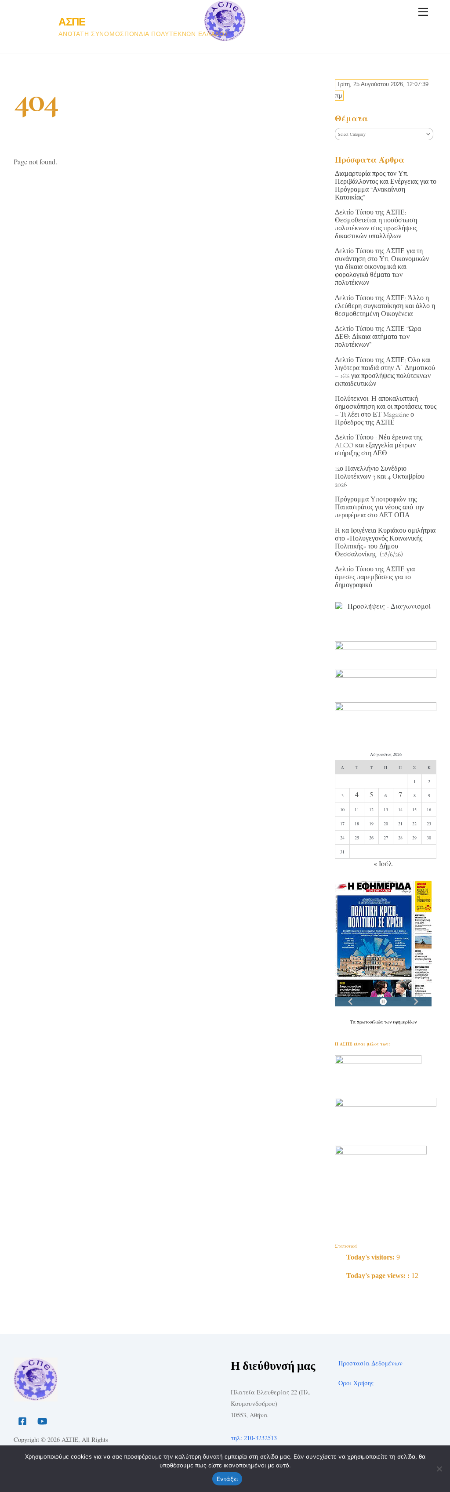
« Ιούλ (383, 863)
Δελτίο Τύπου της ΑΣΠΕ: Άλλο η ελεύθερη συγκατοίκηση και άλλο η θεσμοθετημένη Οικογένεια (385, 306)
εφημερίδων (405, 1022)
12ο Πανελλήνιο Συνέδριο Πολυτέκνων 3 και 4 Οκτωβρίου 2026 (380, 476)
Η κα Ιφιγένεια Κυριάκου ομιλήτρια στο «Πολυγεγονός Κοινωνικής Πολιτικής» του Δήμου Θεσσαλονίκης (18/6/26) (385, 542)
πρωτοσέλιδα (370, 1022)
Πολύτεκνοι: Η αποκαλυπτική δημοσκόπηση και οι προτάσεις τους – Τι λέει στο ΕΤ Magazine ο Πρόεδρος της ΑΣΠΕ (385, 410)
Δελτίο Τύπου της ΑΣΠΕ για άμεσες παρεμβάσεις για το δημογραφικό (375, 577)
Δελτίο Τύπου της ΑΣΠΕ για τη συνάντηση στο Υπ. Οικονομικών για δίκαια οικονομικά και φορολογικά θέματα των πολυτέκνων (382, 267)
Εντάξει (227, 1478)
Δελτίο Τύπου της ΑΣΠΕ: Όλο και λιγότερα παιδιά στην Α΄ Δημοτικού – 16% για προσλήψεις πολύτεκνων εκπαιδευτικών (385, 372)
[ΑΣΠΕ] (36, 1398)
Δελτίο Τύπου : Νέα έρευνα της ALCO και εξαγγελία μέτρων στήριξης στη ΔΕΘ (378, 445)
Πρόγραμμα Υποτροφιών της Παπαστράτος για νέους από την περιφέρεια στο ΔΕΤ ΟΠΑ (379, 507)
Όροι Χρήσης (356, 1383)
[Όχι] (439, 1468)
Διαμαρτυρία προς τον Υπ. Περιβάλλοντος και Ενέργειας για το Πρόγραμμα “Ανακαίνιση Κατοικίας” (385, 185)
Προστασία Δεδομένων (370, 1363)
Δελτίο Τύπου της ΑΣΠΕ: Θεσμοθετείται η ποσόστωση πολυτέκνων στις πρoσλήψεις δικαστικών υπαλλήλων (376, 224)
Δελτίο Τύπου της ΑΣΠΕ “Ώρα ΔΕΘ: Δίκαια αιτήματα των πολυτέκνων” (378, 336)
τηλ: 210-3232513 (254, 1438)
